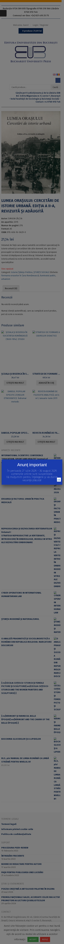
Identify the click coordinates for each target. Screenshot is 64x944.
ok (58, 479)
